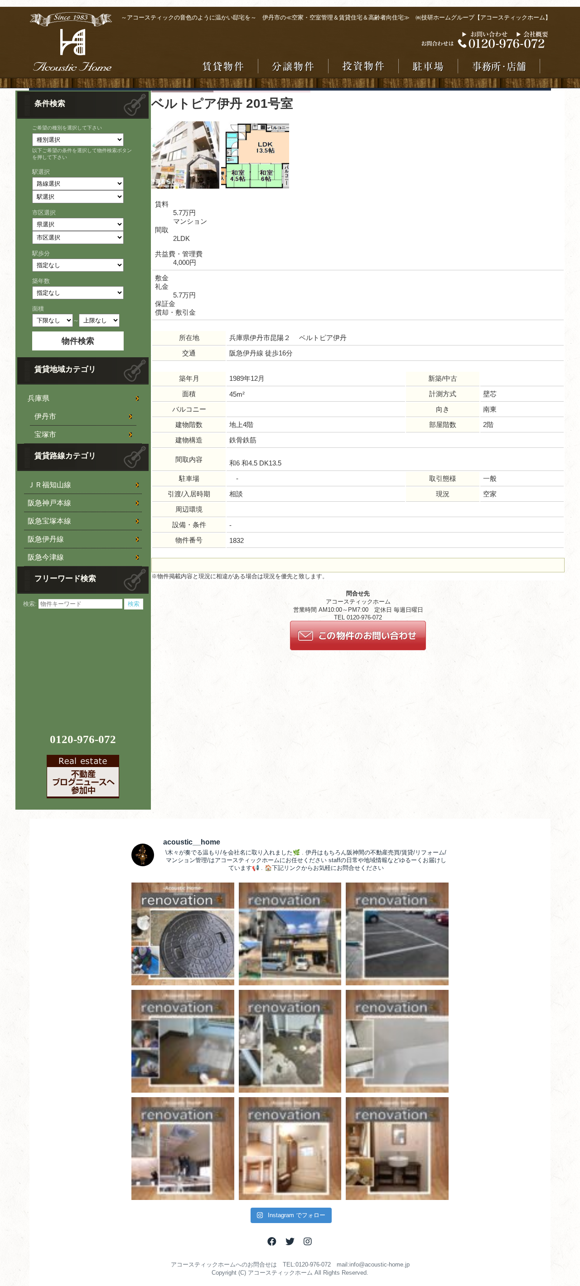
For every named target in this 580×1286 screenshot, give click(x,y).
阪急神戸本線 (49, 503)
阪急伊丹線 (46, 539)
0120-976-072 (83, 739)
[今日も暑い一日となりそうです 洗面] (397, 1148)
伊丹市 (45, 416)
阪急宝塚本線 (49, 521)
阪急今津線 (46, 557)
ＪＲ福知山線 (49, 485)
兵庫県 (38, 398)
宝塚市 (45, 434)
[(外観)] (185, 187)
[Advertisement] (84, 666)
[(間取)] (255, 187)
